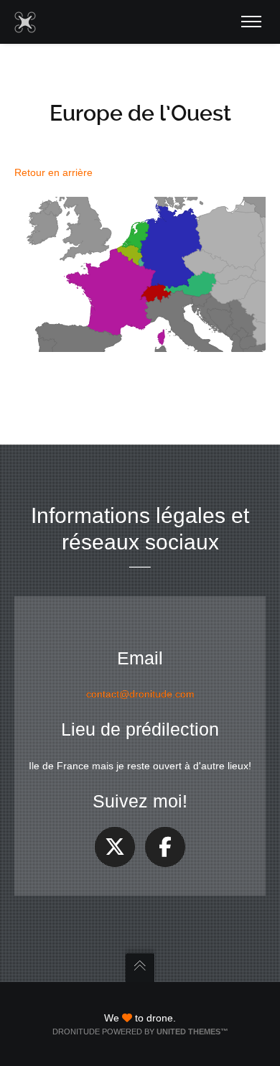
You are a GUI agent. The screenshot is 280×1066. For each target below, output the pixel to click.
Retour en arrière (53, 172)
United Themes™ (192, 1031)
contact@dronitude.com (140, 694)
